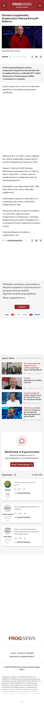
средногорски (7, 514)
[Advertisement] (22, 123)
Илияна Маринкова (14, 240)
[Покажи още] (22, 701)
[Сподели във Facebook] (36, 56)
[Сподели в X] (40, 56)
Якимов (8, 490)
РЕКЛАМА (30, 653)
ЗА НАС (13, 653)
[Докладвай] (24, 489)
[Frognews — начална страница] (22, 638)
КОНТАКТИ (21, 653)
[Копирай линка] (32, 56)
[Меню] (39, 5)
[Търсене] (4, 5)
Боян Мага (8, 537)
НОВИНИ (5, 57)
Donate (22, 306)
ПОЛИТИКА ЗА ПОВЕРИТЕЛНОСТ (22, 656)
